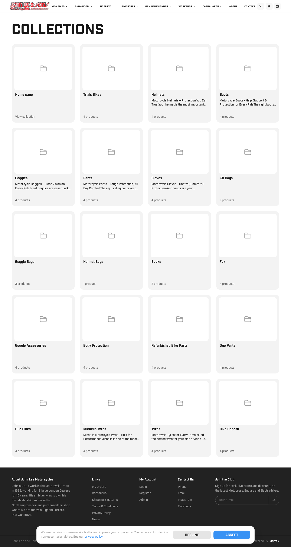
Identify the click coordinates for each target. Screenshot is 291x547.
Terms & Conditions (105, 506)
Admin (143, 500)
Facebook (184, 506)
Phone (182, 487)
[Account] (269, 6)
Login (143, 487)
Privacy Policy (101, 513)
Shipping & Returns (105, 500)
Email (181, 493)
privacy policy (94, 536)
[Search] (260, 6)
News (96, 519)
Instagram (185, 500)
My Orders (99, 487)
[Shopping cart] (277, 6)
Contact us (99, 493)
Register (145, 493)
